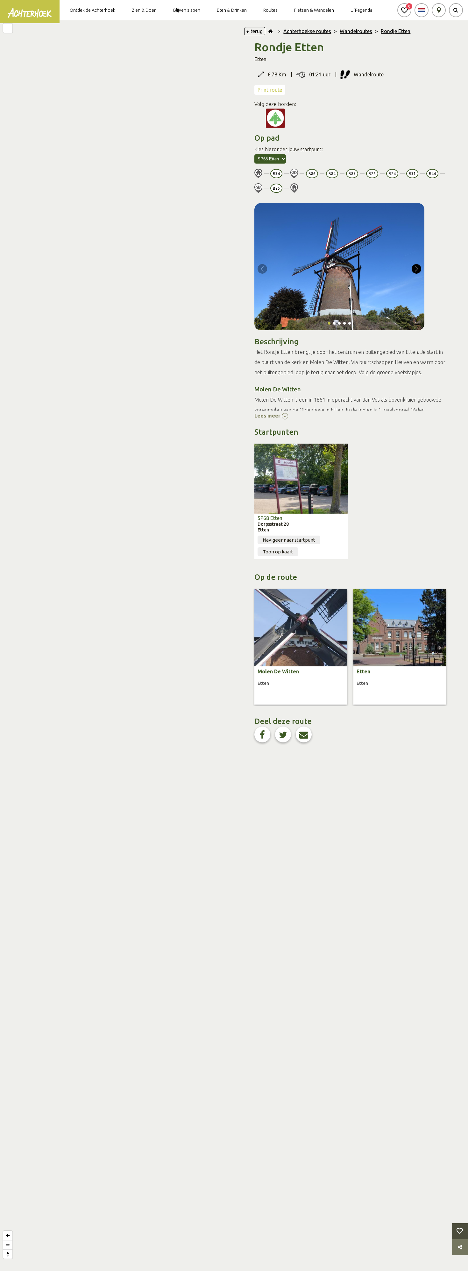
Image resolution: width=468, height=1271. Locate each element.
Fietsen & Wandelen (314, 10)
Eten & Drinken (232, 10)
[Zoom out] (7, 1244)
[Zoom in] (7, 1235)
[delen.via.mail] (304, 734)
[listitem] (300, 647)
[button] (404, 10)
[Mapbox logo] (16, 1265)
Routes (270, 10)
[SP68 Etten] (301, 479)
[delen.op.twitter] (283, 734)
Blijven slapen (186, 10)
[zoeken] (456, 10)
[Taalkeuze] (422, 10)
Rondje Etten (395, 31)
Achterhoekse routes (307, 31)
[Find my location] (7, 28)
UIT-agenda (361, 10)
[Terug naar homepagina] (270, 31)
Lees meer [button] (268, 415)
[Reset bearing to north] (7, 1254)
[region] (117, 645)
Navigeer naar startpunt (289, 540)
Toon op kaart (278, 551)
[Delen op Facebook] (262, 734)
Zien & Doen (144, 10)
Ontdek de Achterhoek (92, 10)
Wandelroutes (356, 31)
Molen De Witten (277, 389)
